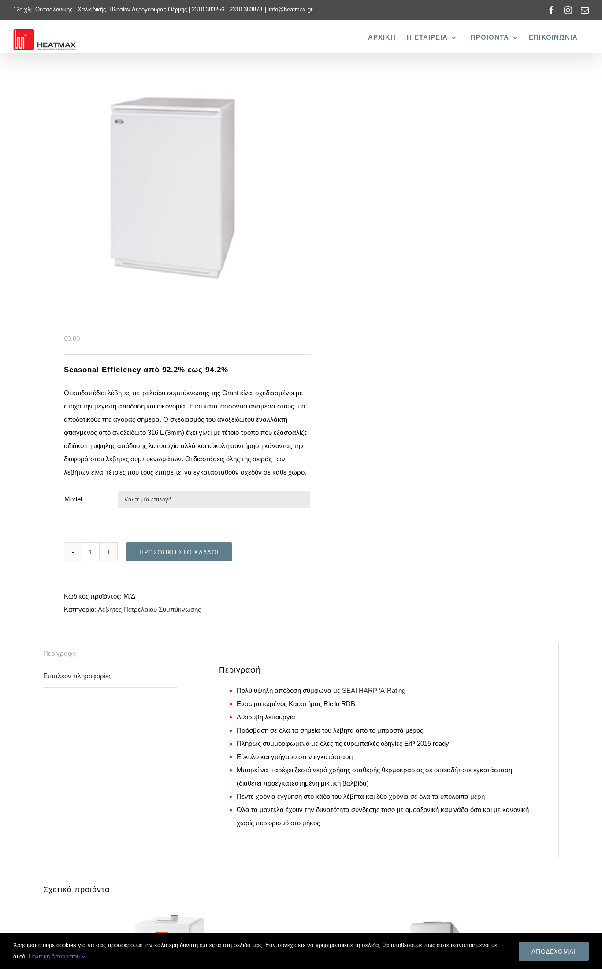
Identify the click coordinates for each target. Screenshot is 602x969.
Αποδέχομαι (553, 951)
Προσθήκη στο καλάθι (179, 552)
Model (73, 499)
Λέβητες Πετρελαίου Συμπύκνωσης (149, 609)
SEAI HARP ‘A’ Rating (373, 690)
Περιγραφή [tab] (59, 653)
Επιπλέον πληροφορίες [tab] (77, 676)
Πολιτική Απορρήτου (55, 956)
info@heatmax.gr (290, 9)
